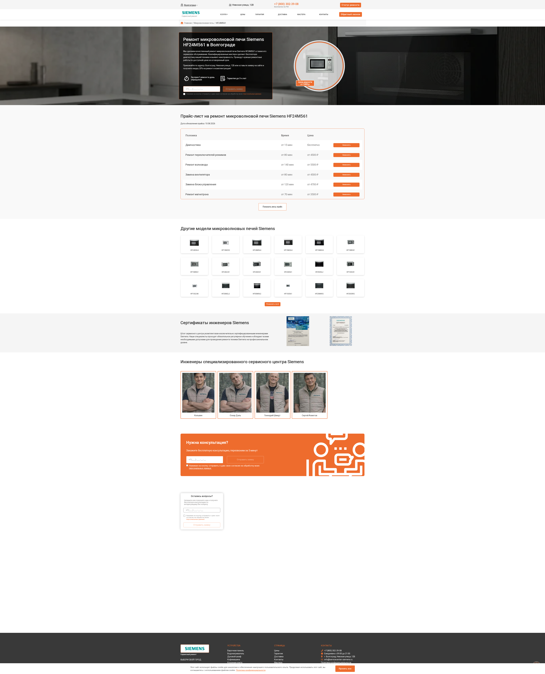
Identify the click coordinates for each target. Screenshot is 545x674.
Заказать (346, 145)
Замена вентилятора (197, 174)
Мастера (301, 14)
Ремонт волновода (196, 164)
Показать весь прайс (272, 207)
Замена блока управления (200, 184)
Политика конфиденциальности (251, 670)
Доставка (282, 14)
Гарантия (259, 14)
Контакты (323, 14)
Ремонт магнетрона (196, 194)
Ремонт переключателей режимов (205, 154)
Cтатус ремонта (351, 5)
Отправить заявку (234, 89)
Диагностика (193, 144)
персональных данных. (252, 94)
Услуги (223, 14)
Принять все (345, 668)
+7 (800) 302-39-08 (286, 3)
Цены (242, 14)
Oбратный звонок (350, 14)
